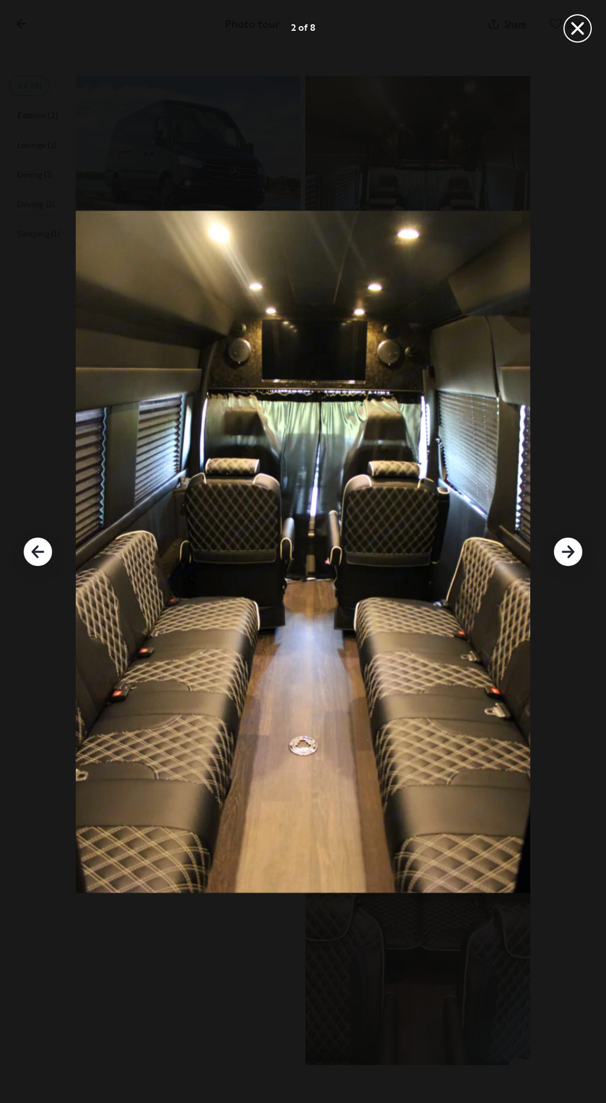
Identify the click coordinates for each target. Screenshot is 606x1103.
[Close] (577, 28)
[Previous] (38, 552)
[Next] (568, 552)
